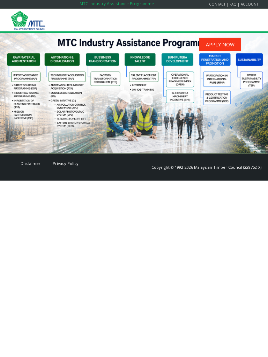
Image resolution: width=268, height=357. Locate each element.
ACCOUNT (249, 4)
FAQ (233, 4)
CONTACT (217, 4)
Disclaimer (30, 163)
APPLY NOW (220, 44)
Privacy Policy (66, 163)
